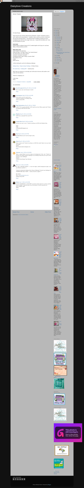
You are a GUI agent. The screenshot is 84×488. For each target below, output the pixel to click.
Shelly (17, 182)
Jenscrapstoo (19, 95)
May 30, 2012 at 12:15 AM (30, 88)
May (57, 47)
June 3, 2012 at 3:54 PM (23, 164)
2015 (56, 30)
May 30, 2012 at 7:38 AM (30, 105)
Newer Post (16, 212)
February (58, 59)
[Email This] (34, 82)
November (58, 38)
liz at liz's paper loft (20, 88)
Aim (17, 164)
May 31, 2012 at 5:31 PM (24, 141)
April (57, 55)
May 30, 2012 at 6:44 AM (28, 95)
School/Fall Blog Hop (60, 220)
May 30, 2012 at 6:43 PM (27, 121)
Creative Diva (19, 121)
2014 (56, 32)
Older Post (48, 212)
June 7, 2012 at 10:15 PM (24, 182)
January (58, 60)
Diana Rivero (56, 144)
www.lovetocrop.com (24, 175)
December (58, 37)
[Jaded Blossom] (60, 352)
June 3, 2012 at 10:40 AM (26, 152)
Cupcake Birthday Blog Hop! (60, 185)
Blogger (49, 484)
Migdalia (18, 114)
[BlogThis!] (35, 82)
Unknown (18, 152)
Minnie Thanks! (59, 49)
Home (32, 212)
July (57, 44)
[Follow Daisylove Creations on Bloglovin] (59, 12)
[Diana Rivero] (58, 158)
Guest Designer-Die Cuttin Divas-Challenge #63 (63, 53)
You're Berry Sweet (60, 323)
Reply (17, 91)
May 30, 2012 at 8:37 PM (23, 133)
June (57, 45)
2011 (56, 62)
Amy (17, 133)
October (58, 40)
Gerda (17, 141)
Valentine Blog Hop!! (60, 236)
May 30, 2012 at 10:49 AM (25, 114)
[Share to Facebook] (38, 82)
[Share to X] (36, 82)
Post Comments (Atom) (23, 214)
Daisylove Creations (21, 6)
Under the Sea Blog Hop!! (60, 307)
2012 (56, 35)
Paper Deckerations (20, 105)
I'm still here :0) (59, 50)
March (57, 57)
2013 (56, 33)
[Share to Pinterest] (39, 82)
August (57, 42)
